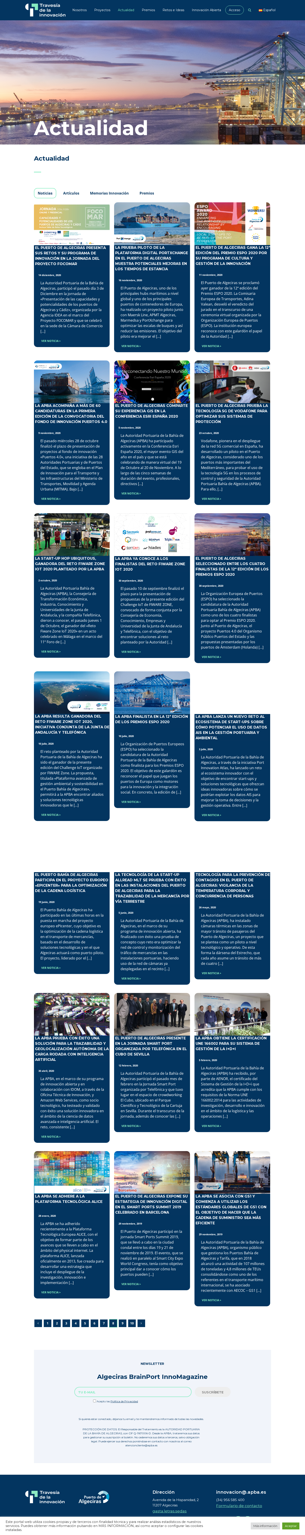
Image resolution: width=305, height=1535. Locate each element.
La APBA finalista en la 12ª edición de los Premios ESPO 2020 (151, 719)
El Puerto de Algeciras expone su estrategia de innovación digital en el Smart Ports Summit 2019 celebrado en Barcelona (151, 1204)
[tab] (45, 193)
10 (132, 1323)
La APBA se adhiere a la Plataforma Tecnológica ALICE (68, 1199)
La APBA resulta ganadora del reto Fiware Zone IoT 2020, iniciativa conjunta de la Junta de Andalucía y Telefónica (72, 724)
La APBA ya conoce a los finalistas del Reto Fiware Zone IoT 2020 (150, 564)
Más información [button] (265, 1526)
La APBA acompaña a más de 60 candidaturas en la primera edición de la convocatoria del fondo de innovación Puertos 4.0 (71, 414)
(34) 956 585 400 (230, 1500)
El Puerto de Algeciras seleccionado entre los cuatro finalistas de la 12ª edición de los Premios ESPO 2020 (232, 566)
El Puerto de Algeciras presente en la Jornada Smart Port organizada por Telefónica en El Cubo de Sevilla (151, 1046)
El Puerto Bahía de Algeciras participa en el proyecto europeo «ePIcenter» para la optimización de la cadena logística (71, 883)
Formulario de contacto (239, 1506)
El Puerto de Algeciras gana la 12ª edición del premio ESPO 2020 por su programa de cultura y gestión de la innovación (233, 255)
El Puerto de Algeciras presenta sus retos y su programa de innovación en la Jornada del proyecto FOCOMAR (70, 256)
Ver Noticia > (51, 341)
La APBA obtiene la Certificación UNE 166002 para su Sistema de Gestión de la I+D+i (231, 1043)
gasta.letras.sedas (169, 1511)
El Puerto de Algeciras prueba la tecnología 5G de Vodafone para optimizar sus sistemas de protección (232, 414)
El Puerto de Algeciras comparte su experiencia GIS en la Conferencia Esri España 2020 (151, 411)
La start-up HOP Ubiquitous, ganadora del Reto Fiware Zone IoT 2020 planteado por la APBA (70, 563)
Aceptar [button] (291, 1526)
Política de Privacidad (124, 1401)
